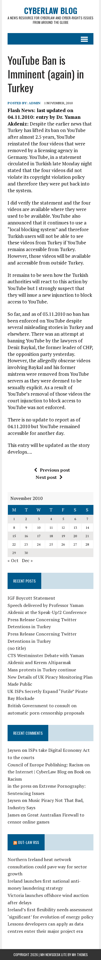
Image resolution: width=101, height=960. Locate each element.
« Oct (13, 560)
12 (63, 527)
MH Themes (80, 954)
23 (26, 544)
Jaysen (14, 750)
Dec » (27, 560)
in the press (19, 786)
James (14, 815)
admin (34, 103)
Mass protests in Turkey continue (42, 670)
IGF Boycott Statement (31, 598)
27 (75, 544)
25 (51, 544)
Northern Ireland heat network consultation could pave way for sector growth (47, 866)
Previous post (55, 470)
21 (87, 536)
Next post (46, 477)
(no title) (17, 648)
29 (14, 553)
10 (38, 527)
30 (26, 553)
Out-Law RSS (28, 842)
